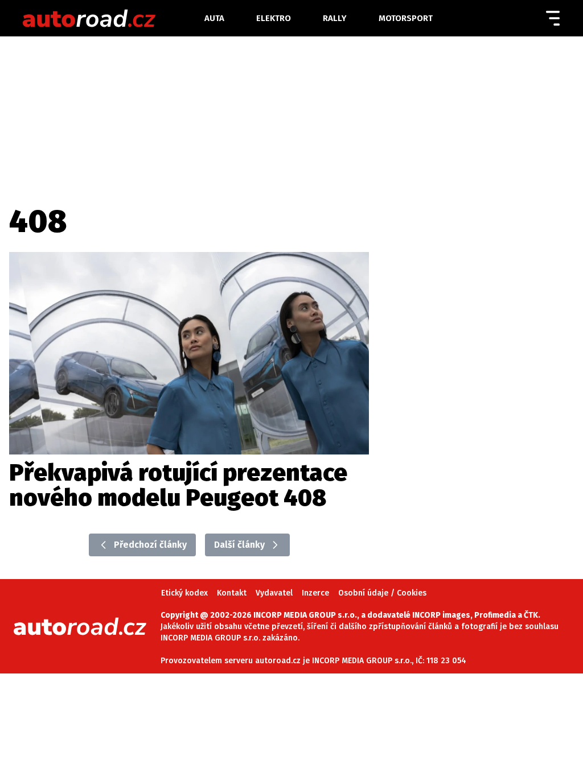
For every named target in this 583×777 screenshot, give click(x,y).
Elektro (273, 18)
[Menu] (552, 18)
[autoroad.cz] (112, 18)
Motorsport (406, 18)
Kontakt (232, 593)
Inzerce (315, 593)
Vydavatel (274, 593)
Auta (214, 18)
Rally (335, 18)
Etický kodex (184, 593)
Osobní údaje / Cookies (382, 593)
